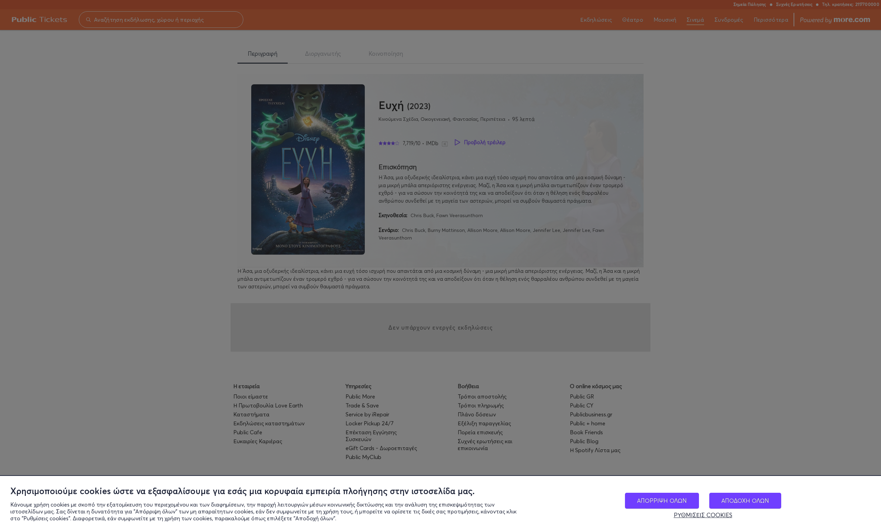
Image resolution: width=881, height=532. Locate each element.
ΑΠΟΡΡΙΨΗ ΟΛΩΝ (662, 500)
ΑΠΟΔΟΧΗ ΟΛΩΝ (745, 500)
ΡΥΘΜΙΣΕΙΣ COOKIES (703, 515)
